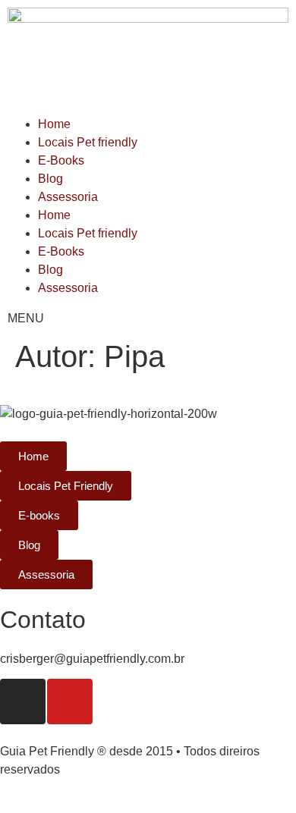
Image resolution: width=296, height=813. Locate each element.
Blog (50, 178)
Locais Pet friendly (87, 142)
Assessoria (68, 196)
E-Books (61, 160)
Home (54, 124)
